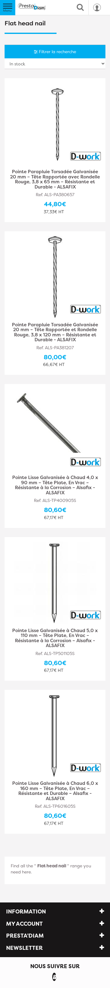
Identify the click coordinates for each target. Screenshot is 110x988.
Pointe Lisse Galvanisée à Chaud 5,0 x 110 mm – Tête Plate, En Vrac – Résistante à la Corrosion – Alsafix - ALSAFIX (55, 638)
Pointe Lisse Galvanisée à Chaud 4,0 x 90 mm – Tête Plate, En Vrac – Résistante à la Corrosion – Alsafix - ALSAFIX (55, 485)
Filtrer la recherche (57, 51)
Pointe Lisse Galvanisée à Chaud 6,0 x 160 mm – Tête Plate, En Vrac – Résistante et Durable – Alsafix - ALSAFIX (55, 791)
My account (24, 924)
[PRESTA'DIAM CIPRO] (32, 6)
